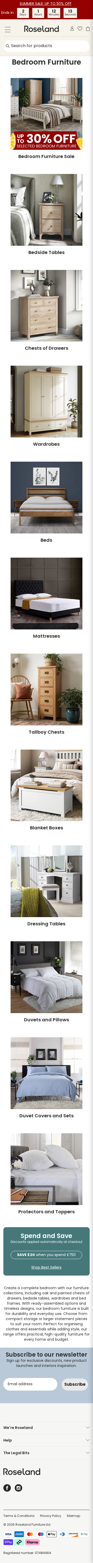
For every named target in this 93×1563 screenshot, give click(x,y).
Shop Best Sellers (46, 1268)
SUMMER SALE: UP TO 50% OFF (46, 4)
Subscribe (75, 1384)
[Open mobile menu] (7, 30)
